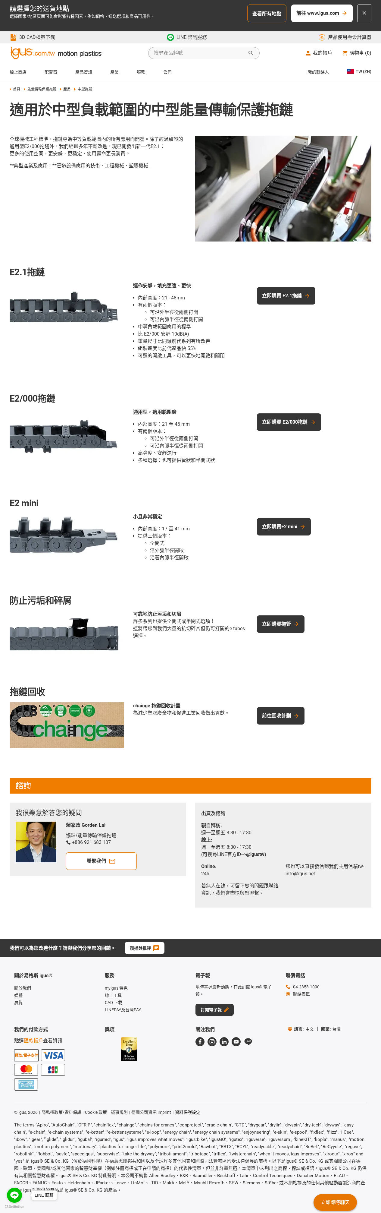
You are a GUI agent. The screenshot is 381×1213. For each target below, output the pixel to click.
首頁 (16, 89)
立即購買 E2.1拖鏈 (282, 296)
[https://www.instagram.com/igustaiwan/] (212, 1041)
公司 (167, 72)
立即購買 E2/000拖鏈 (285, 422)
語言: (304, 1029)
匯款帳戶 (33, 1041)
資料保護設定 (187, 1112)
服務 (141, 72)
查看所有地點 (266, 14)
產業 (114, 72)
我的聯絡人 (318, 72)
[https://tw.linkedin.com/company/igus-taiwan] (224, 1041)
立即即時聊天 (335, 1202)
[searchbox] (199, 53)
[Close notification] (364, 13)
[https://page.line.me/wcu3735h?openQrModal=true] (248, 1041)
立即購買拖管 (276, 624)
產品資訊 (83, 72)
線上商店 (18, 72)
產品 (66, 89)
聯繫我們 (96, 861)
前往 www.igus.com (317, 13)
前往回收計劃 (276, 716)
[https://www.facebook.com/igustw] (200, 1041)
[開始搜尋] (251, 53)
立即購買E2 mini (279, 526)
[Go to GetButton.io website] (14, 1207)
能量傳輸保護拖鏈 (41, 89)
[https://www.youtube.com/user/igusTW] (236, 1041)
